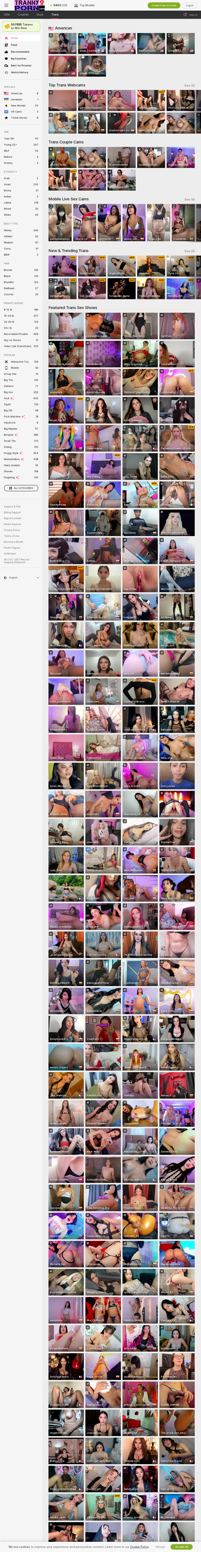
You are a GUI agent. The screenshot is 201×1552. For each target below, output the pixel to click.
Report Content (12, 518)
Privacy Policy (12, 530)
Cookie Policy (139, 1546)
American (63, 28)
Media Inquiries (12, 524)
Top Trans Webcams (66, 85)
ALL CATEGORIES (23, 488)
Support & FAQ (12, 506)
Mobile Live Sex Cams (68, 199)
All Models (10, 553)
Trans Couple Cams (66, 142)
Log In (189, 5)
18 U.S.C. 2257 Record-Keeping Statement (17, 561)
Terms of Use (11, 536)
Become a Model (13, 542)
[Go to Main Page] (30, 5)
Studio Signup (12, 547)
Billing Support (12, 512)
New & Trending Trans (68, 250)
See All (189, 85)
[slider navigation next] (193, 112)
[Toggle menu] (6, 5)
